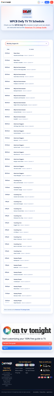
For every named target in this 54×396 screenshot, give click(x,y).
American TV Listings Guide (35, 27)
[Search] (39, 2)
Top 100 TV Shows (30, 370)
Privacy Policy (42, 392)
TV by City (17, 373)
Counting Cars (17, 180)
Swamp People (18, 258)
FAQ (26, 365)
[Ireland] (48, 377)
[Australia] (51, 377)
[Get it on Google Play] (45, 365)
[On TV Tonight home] (27, 330)
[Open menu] (51, 2)
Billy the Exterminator (20, 67)
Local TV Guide (19, 368)
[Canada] (42, 377)
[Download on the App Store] (45, 370)
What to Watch (19, 370)
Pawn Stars (17, 53)
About (32, 365)
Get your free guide (9, 343)
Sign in (47, 2)
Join (42, 2)
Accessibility (36, 392)
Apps (27, 373)
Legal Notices (49, 392)
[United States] (39, 377)
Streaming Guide (30, 368)
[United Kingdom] (45, 377)
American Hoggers (19, 124)
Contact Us (19, 365)
